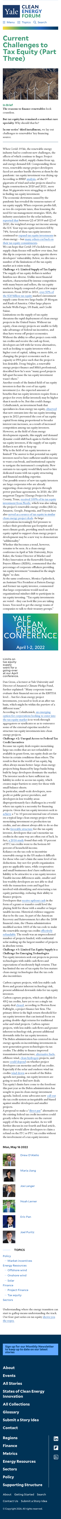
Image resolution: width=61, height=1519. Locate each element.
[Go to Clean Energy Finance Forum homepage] (22, 11)
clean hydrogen (29, 1058)
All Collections (16, 1404)
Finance (8, 1285)
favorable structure (21, 829)
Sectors (8, 1299)
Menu (11, 22)
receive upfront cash (34, 900)
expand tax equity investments (35, 235)
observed (51, 409)
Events (9, 1375)
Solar (11, 1280)
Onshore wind (17, 1275)
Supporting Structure (22, 1485)
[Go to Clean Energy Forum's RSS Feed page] (56, 1457)
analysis (31, 179)
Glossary (11, 1412)
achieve (7, 814)
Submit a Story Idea (21, 1420)
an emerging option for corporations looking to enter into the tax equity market (29, 715)
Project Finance (18, 1290)
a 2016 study (16, 840)
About (9, 1367)
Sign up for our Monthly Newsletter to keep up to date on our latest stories (29, 1349)
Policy (7, 1256)
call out (51, 1095)
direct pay (35, 1110)
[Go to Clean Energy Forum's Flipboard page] (56, 1448)
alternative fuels (45, 1054)
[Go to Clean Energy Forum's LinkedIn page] (56, 1438)
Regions (10, 1438)
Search (42, 22)
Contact (10, 1427)
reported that (10, 220)
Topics (26, 22)
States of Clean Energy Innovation (23, 1394)
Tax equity (15, 1295)
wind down (17, 1073)
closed (20, 1005)
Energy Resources (15, 1265)
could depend (18, 1061)
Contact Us (10, 1501)
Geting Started (24, 1494)
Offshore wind (17, 1270)
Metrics (10, 1453)
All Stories (12, 1383)
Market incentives (20, 1261)
